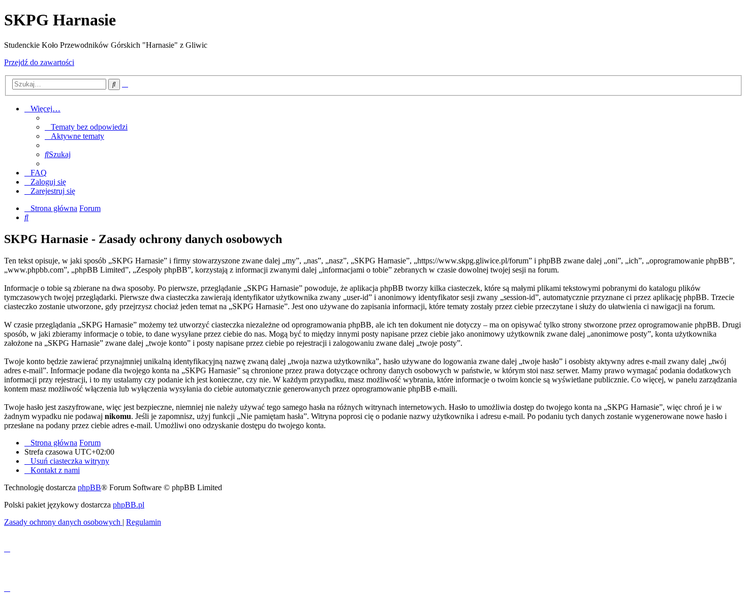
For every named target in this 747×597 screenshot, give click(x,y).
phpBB (89, 487)
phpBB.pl (128, 504)
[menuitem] (86, 127)
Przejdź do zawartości (39, 62)
